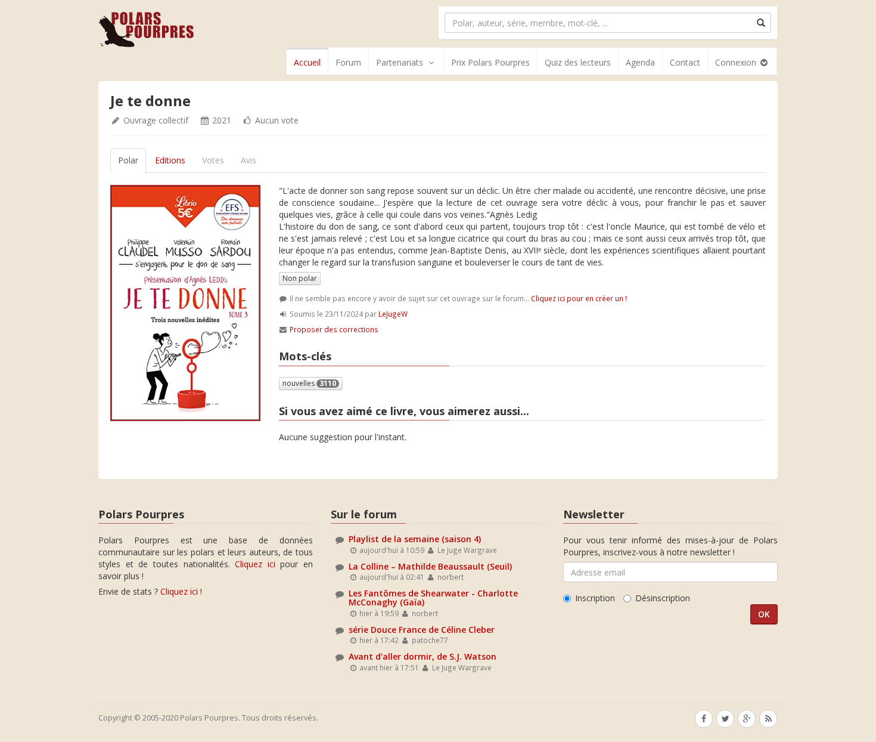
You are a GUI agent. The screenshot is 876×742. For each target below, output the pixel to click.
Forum (348, 62)
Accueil (307, 62)
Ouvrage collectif (155, 120)
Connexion (737, 62)
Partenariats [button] (399, 62)
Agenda (640, 62)
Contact (685, 62)
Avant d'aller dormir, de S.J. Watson (422, 656)
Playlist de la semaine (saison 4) (415, 539)
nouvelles (309, 383)
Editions (170, 160)
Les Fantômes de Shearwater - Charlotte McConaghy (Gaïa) (433, 598)
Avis (248, 160)
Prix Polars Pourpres (490, 62)
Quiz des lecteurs (578, 62)
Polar (128, 160)
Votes (213, 160)
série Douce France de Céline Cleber (422, 629)
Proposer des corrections (334, 329)
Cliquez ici (255, 564)
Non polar (299, 278)
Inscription (595, 598)
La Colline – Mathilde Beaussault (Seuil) (430, 566)
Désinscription (662, 598)
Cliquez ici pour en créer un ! (579, 298)
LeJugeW (393, 314)
